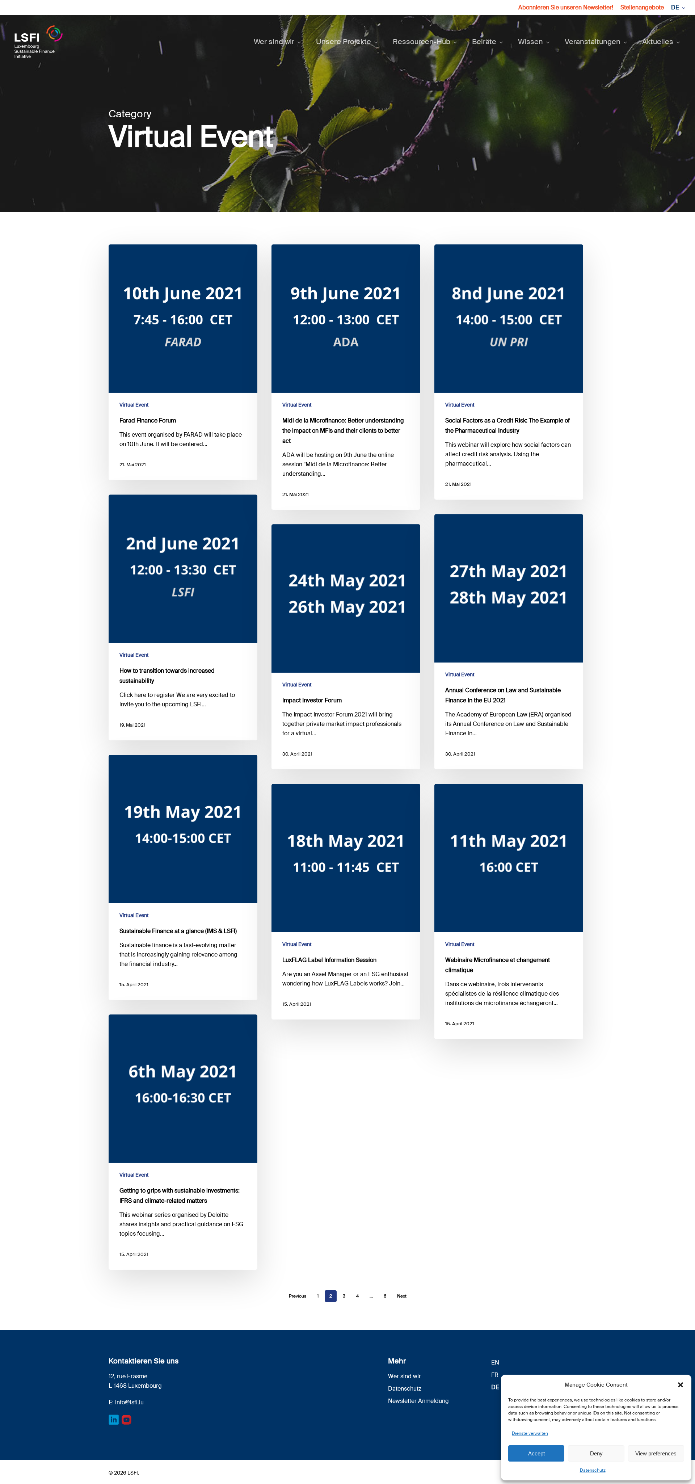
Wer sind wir (404, 1376)
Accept (536, 1453)
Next (402, 1296)
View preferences (656, 1453)
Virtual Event (134, 405)
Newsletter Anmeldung (418, 1401)
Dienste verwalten (530, 1433)
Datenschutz (593, 1470)
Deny (596, 1453)
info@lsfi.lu (129, 1402)
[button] (680, 1384)
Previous (297, 1296)
